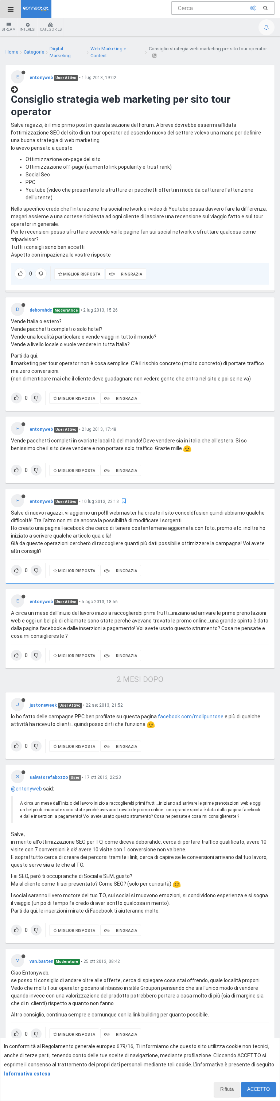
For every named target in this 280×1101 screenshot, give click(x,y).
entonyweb (41, 77)
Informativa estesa (27, 1074)
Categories (51, 29)
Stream (9, 29)
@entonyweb (26, 789)
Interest (28, 29)
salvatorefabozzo (49, 777)
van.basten (41, 961)
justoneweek (43, 705)
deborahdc (41, 310)
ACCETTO (258, 1089)
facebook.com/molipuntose (190, 716)
